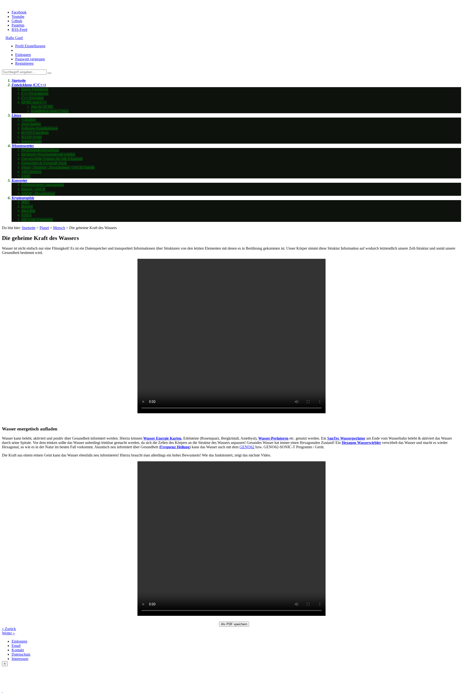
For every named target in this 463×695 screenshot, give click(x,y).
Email (16, 646)
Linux (16, 115)
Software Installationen (39, 128)
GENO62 (246, 447)
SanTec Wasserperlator (346, 438)
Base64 (27, 206)
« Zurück (9, 629)
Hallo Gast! (14, 38)
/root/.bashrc (31, 124)
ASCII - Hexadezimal (38, 193)
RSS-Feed (19, 30)
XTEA (26, 215)
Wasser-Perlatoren (273, 438)
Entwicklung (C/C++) (29, 85)
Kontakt (18, 650)
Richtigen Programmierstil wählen (48, 154)
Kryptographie (23, 198)
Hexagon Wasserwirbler (361, 443)
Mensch (59, 228)
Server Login (31, 141)
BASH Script (31, 137)
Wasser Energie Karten (162, 438)
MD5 (25, 202)
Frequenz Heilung (175, 447)
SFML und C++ (34, 102)
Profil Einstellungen (30, 46)
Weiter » (8, 633)
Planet (44, 228)
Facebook (19, 12)
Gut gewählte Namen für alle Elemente (52, 159)
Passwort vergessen (30, 59)
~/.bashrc (28, 120)
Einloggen (23, 55)
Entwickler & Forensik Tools (44, 163)
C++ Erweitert (32, 98)
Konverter (19, 180)
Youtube (18, 16)
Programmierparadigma (40, 150)
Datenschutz (21, 654)
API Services (31, 172)
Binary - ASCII (33, 189)
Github (17, 21)
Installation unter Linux (50, 111)
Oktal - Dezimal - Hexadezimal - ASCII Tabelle (58, 167)
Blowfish (28, 211)
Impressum (20, 659)
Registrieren (24, 63)
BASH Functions (35, 133)
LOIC (26, 176)
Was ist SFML (42, 107)
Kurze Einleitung (34, 89)
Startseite (19, 80)
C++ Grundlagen (34, 93)
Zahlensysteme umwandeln (42, 185)
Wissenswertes (23, 146)
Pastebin (18, 25)
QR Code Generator (37, 220)
